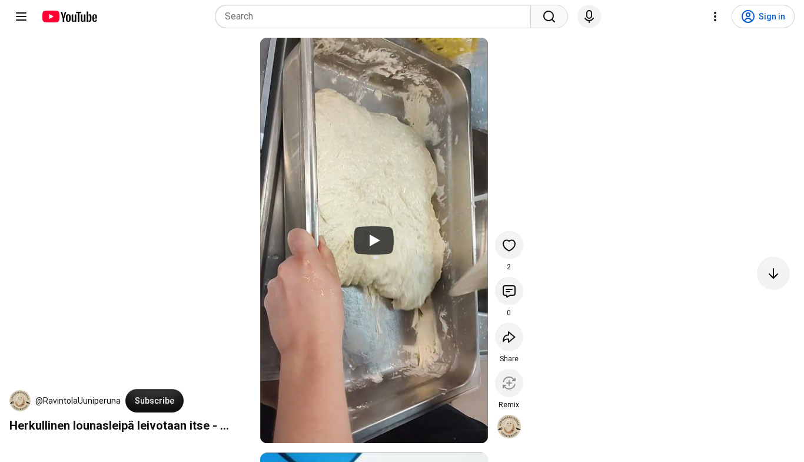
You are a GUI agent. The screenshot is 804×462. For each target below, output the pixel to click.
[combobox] (376, 16)
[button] (20, 400)
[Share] (509, 337)
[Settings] (715, 16)
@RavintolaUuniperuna (78, 400)
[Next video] (773, 273)
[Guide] (21, 16)
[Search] (549, 16)
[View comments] (509, 291)
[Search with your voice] (589, 16)
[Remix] (509, 383)
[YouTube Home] (69, 16)
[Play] (374, 240)
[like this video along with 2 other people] (509, 245)
